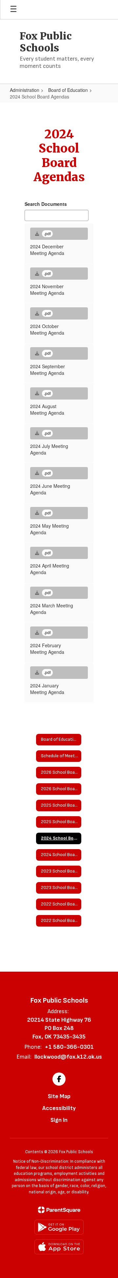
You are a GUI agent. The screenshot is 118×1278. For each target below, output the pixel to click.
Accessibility (59, 1108)
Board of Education (68, 90)
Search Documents (46, 204)
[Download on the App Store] (59, 1246)
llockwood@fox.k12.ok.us (68, 1056)
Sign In (59, 1120)
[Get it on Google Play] (59, 1227)
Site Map (59, 1096)
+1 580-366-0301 (69, 1046)
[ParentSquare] (59, 1210)
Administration (24, 90)
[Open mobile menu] (13, 9)
